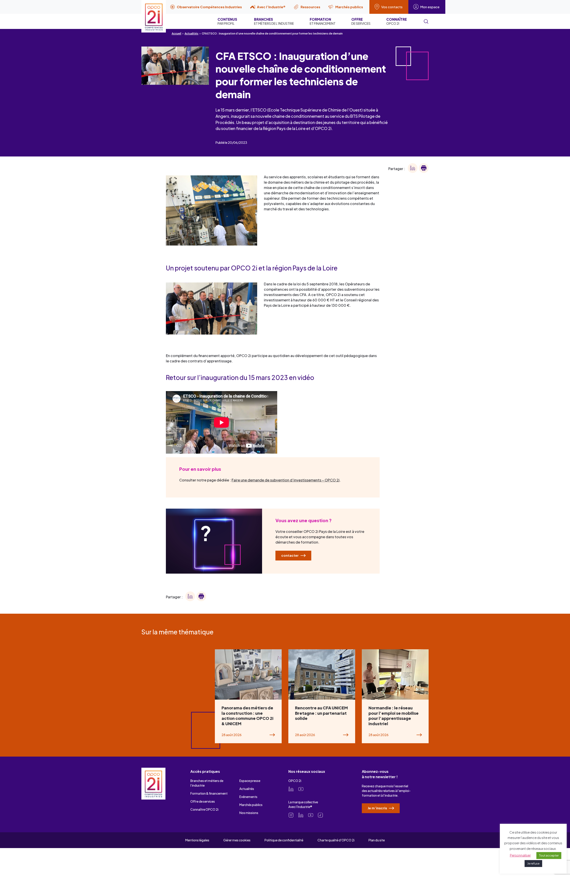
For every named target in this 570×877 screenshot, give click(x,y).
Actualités (191, 33)
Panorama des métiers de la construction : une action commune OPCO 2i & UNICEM (247, 715)
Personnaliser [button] (520, 855)
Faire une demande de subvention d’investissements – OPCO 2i (286, 480)
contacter (290, 555)
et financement (323, 21)
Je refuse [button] (533, 863)
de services (360, 21)
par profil (227, 21)
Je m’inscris (378, 808)
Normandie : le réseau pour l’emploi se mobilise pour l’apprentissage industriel (393, 715)
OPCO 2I (396, 21)
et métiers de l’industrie (274, 21)
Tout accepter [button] (549, 855)
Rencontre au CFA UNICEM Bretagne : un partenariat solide (321, 713)
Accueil (176, 33)
